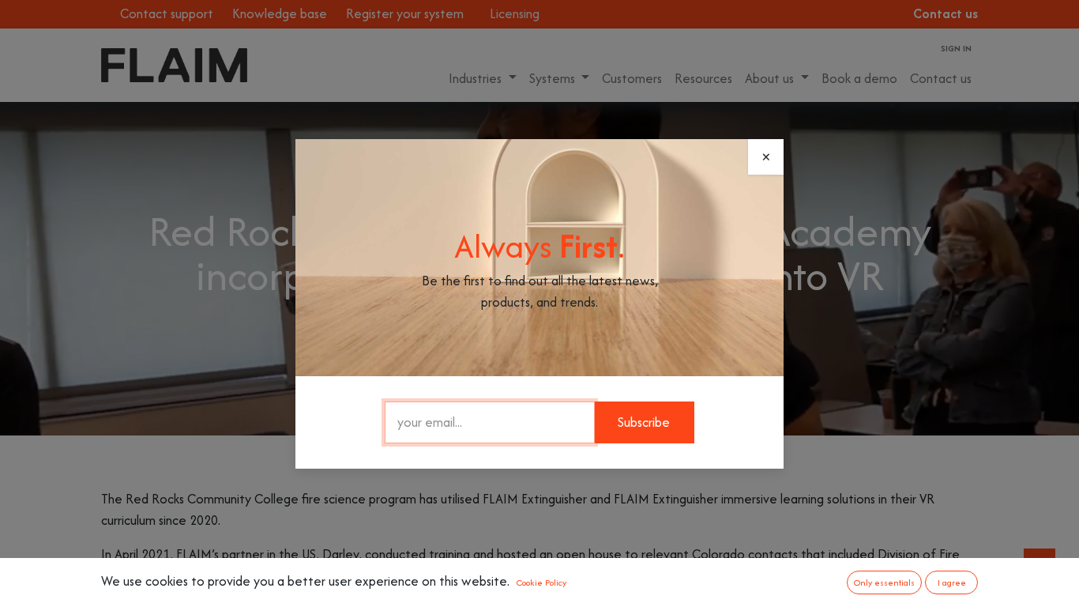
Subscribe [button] (644, 422)
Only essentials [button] (884, 582)
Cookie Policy (541, 582)
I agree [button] (952, 582)
